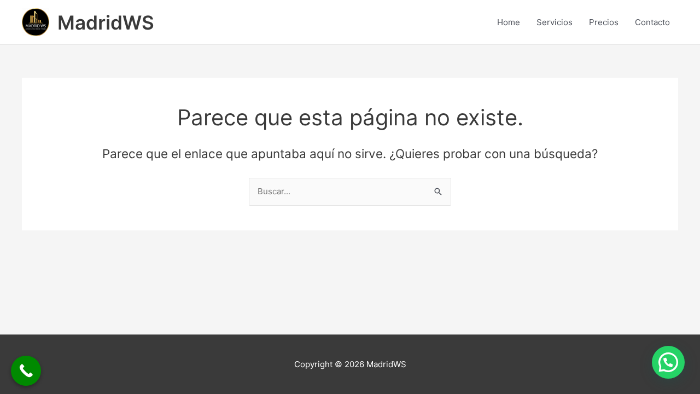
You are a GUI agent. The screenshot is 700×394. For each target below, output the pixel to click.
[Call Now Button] (26, 371)
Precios (604, 22)
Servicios (554, 22)
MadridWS (105, 22)
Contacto (652, 22)
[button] (668, 362)
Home (508, 22)
